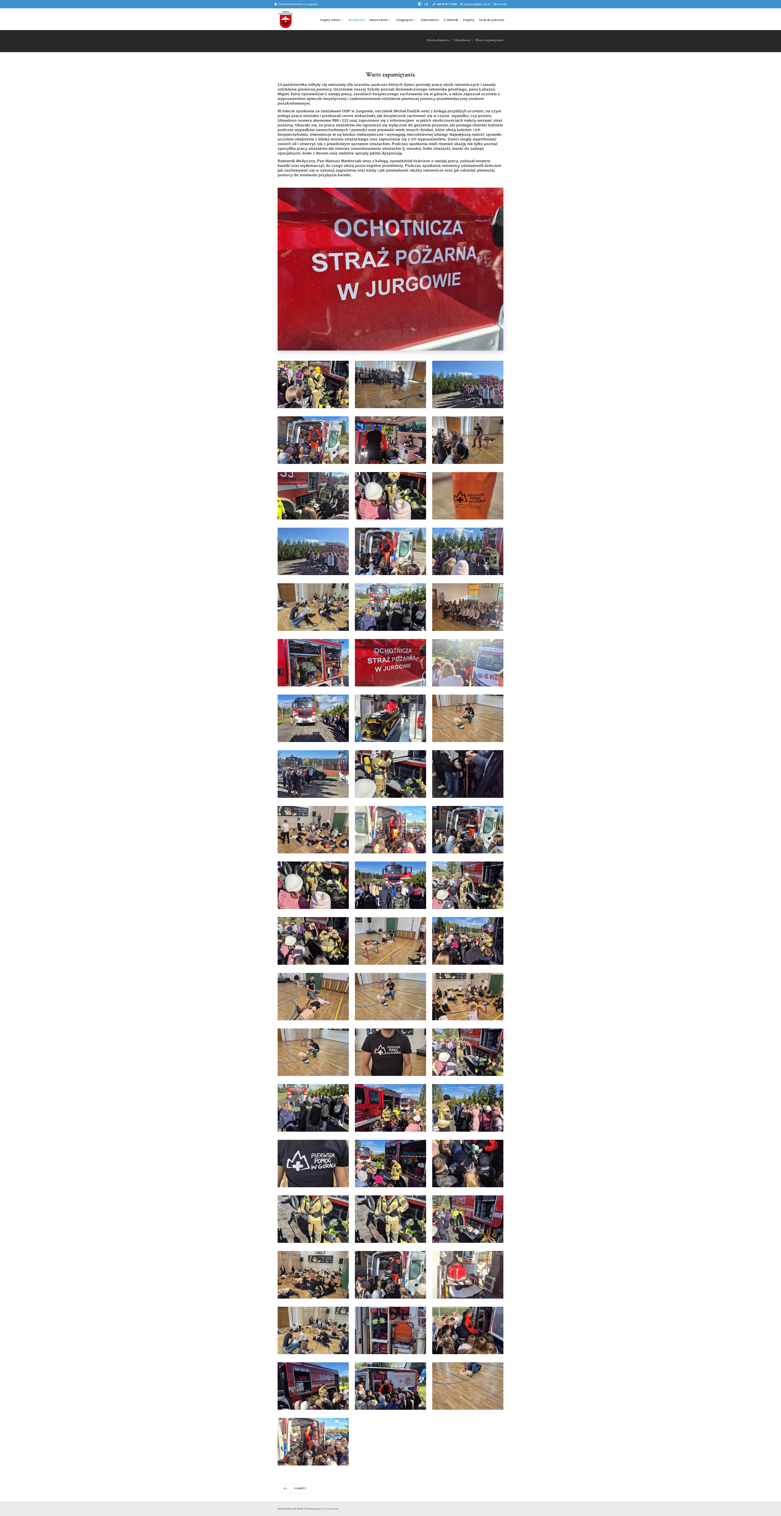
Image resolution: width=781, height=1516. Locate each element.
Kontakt (501, 4)
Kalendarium (430, 20)
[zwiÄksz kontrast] (420, 4)
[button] (296, 1488)
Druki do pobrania (491, 20)
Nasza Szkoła (379, 20)
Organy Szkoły (330, 20)
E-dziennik (451, 20)
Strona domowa (438, 40)
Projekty (468, 20)
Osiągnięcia (404, 20)
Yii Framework (330, 1509)
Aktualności (356, 20)
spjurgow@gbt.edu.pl (477, 4)
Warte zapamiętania (489, 40)
